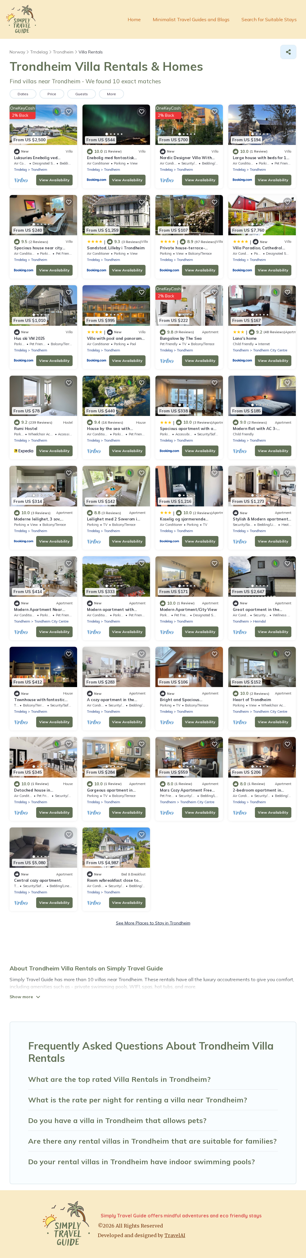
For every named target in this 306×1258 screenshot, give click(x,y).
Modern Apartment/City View (188, 609)
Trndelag (20, 170)
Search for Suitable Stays (269, 19)
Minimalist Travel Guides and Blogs (191, 19)
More (111, 94)
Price (52, 94)
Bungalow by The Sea (181, 338)
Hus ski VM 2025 (29, 338)
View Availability (54, 180)
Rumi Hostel (25, 428)
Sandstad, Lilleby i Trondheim (115, 247)
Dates (23, 94)
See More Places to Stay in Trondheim (153, 923)
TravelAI (174, 1235)
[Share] (288, 52)
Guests (81, 94)
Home (134, 19)
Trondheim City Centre (270, 350)
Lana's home (245, 338)
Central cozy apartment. (38, 880)
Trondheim (39, 170)
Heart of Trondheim (252, 699)
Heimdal (259, 621)
